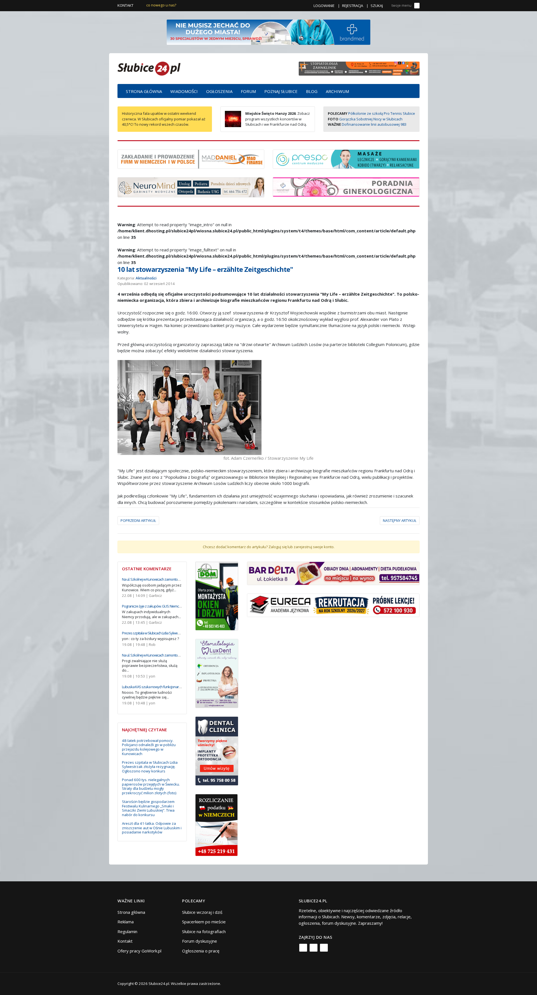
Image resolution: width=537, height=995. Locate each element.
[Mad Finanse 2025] (190, 158)
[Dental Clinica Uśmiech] (217, 750)
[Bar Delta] (333, 573)
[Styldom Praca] (217, 595)
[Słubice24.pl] (148, 67)
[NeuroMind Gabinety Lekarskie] (190, 187)
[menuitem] (144, 91)
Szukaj (377, 5)
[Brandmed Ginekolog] (346, 186)
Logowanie (324, 5)
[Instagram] (313, 948)
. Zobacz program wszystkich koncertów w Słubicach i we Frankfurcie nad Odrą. (277, 119)
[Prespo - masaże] (346, 158)
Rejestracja (352, 5)
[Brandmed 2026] (268, 31)
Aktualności (146, 278)
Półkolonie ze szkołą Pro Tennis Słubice (381, 113)
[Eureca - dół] (333, 605)
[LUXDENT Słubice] (217, 673)
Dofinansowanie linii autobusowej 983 (374, 124)
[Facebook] (303, 948)
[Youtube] (324, 948)
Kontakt (125, 5)
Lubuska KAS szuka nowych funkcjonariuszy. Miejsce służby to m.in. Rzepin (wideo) (181, 686)
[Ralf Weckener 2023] (216, 824)
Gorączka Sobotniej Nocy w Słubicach (370, 119)
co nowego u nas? (161, 5)
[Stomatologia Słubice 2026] (359, 68)
